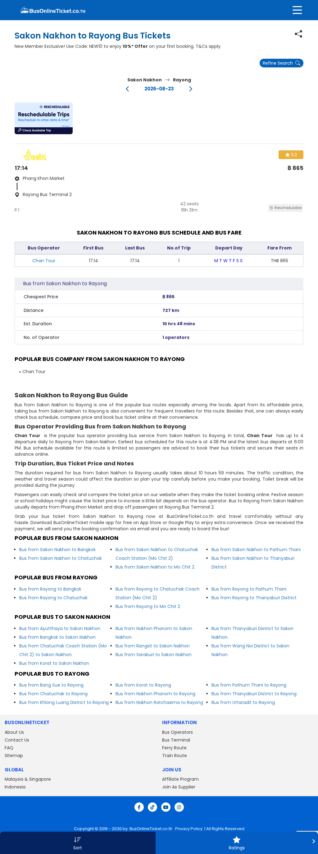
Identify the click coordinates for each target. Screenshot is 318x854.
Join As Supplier (178, 787)
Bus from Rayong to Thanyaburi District (254, 598)
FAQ (9, 748)
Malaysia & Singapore (28, 779)
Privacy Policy (188, 829)
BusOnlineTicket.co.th (151, 829)
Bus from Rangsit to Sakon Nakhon (153, 646)
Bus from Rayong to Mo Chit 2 (148, 606)
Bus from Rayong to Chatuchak (53, 598)
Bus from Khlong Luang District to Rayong (64, 702)
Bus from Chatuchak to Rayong (53, 694)
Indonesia (15, 787)
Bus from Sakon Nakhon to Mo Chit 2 (155, 567)
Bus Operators (177, 732)
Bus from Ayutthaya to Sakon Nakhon (59, 628)
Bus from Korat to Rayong (143, 685)
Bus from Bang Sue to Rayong (51, 685)
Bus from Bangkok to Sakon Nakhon (57, 637)
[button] (44, 118)
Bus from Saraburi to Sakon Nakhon (154, 654)
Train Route (174, 755)
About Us (14, 732)
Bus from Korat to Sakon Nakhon (54, 663)
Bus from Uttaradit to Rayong (243, 702)
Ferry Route (174, 748)
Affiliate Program (180, 779)
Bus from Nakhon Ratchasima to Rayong (159, 702)
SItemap (14, 755)
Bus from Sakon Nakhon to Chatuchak (60, 558)
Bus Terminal (176, 740)
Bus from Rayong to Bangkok (50, 589)
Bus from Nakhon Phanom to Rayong (155, 694)
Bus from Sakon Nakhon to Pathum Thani (256, 549)
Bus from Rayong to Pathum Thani (248, 589)
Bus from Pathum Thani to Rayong (248, 685)
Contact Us (17, 740)
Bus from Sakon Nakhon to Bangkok (57, 549)
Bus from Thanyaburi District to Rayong (254, 694)
